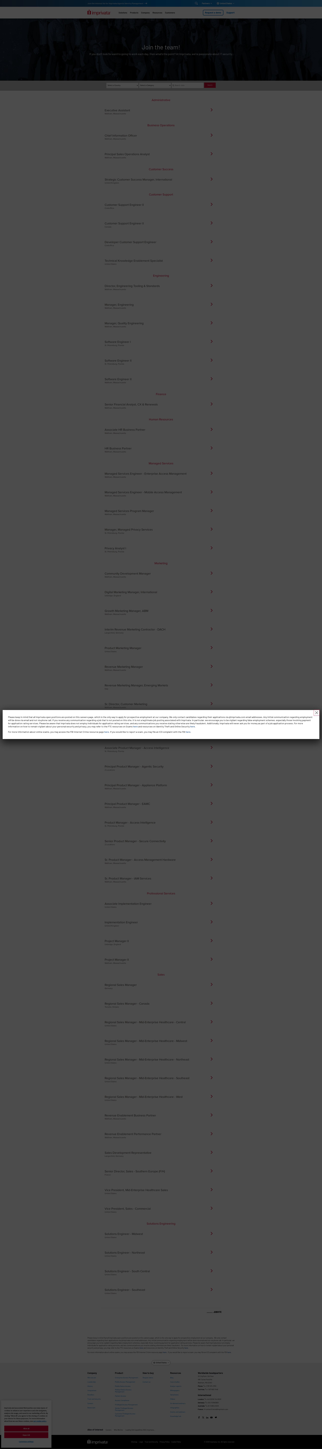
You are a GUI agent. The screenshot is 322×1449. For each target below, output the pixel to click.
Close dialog (316, 712)
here (135, 726)
